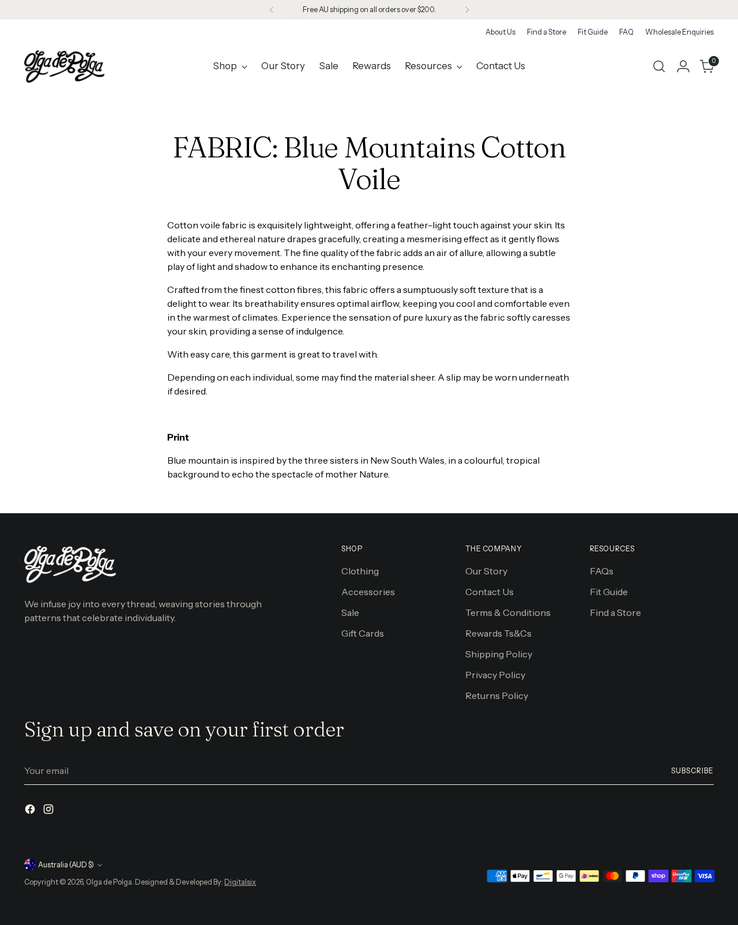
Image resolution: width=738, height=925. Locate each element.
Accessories (368, 591)
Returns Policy (496, 695)
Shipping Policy (498, 654)
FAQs (601, 571)
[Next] (467, 10)
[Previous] (271, 10)
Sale (350, 612)
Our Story (486, 571)
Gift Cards (362, 633)
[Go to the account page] (683, 66)
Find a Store (615, 612)
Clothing (360, 571)
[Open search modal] (659, 66)
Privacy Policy (495, 674)
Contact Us (489, 591)
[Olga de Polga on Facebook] (31, 810)
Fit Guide (609, 591)
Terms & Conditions (508, 612)
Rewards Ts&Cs (498, 633)
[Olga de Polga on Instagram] (50, 810)
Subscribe (692, 770)
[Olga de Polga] (64, 66)
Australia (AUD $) (66, 864)
